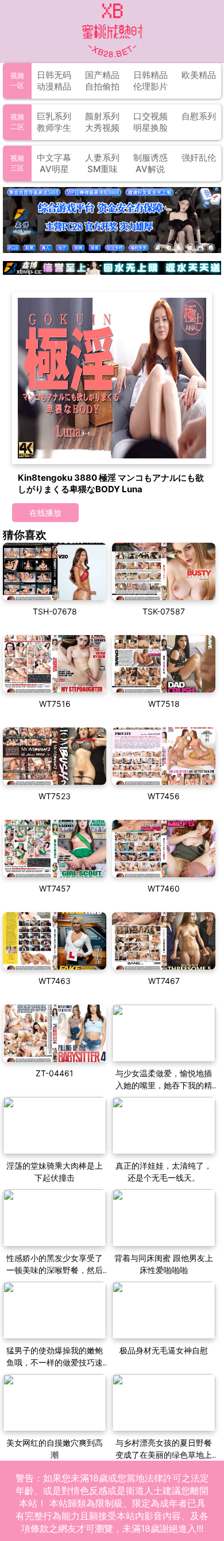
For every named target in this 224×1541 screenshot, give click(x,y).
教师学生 (54, 127)
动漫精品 (54, 86)
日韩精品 (150, 74)
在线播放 (45, 512)
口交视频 (150, 116)
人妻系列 (102, 157)
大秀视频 (102, 127)
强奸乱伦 (198, 157)
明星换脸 (150, 127)
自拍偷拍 (102, 86)
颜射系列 (102, 116)
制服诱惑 (150, 157)
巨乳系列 (54, 116)
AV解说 (150, 169)
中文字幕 (54, 157)
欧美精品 (198, 74)
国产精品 (102, 74)
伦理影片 (150, 86)
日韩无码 (54, 74)
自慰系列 (198, 116)
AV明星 (54, 169)
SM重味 (102, 169)
